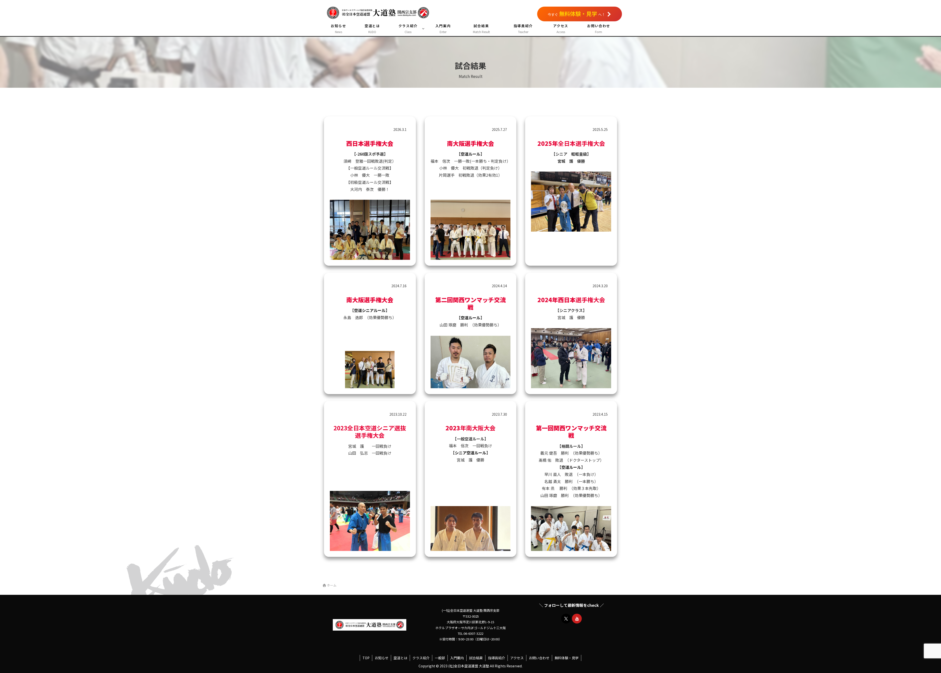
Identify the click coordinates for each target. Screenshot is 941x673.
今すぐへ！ (576, 13)
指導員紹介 (496, 657)
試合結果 (476, 657)
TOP (366, 657)
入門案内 (457, 657)
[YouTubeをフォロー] (577, 618)
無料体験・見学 (567, 657)
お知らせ (381, 657)
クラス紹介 (421, 657)
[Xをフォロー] (566, 618)
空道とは (400, 657)
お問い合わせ (539, 657)
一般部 (440, 657)
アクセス (517, 657)
